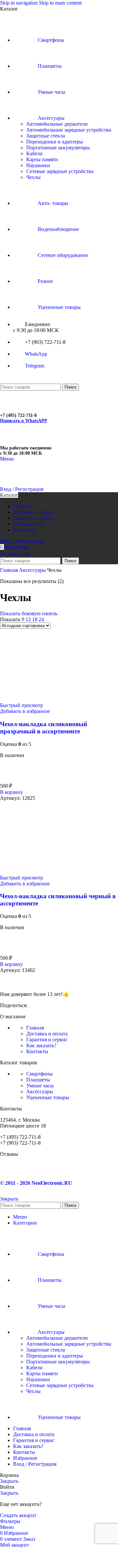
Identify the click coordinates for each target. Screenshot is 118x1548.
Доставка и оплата (47, 1033)
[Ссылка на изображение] (33, 982)
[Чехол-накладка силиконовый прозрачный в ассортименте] (25, 699)
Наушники (38, 165)
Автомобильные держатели (57, 124)
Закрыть (9, 1199)
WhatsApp (36, 354)
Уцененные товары (47, 1097)
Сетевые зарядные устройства (59, 171)
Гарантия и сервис (47, 1039)
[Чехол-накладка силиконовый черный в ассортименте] (18, 872)
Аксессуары (33, 570)
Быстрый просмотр (21, 705)
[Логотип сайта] (33, 380)
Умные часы (40, 1085)
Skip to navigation (19, 3)
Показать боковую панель (28, 613)
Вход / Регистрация (34, 1464)
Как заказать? (41, 1045)
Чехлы (33, 177)
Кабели (34, 153)
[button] (11, 792)
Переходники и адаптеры (54, 141)
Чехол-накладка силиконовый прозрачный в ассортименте (43, 728)
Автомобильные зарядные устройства (68, 130)
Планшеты (38, 1079)
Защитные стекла (45, 136)
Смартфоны (39, 1074)
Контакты (37, 1051)
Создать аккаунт (18, 1515)
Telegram (34, 365)
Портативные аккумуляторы (58, 147)
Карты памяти (42, 159)
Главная (9, 570)
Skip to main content (60, 3)
